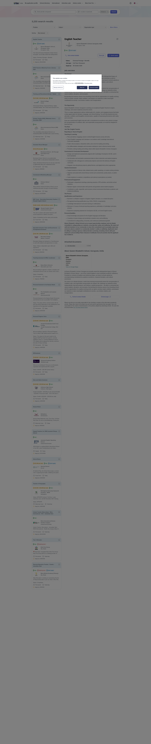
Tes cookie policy (79, 83)
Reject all (82, 87)
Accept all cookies (94, 87)
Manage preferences (58, 87)
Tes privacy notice (88, 83)
